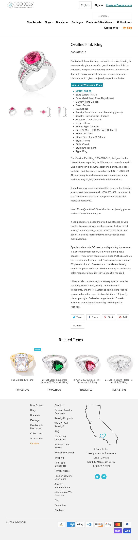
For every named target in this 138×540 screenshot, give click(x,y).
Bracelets (61, 22)
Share (95, 317)
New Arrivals (34, 22)
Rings (48, 22)
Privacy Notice (62, 470)
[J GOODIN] (20, 5)
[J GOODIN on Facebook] (104, 476)
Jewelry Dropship (64, 418)
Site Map (59, 510)
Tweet (79, 317)
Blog (57, 500)
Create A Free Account (119, 5)
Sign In (99, 5)
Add (125, 317)
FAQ (57, 431)
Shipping (59, 457)
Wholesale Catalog (65, 452)
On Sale (127, 27)
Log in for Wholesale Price (87, 85)
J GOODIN (20, 522)
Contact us (60, 505)
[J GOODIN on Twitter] (97, 476)
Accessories (111, 27)
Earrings (77, 22)
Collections (124, 22)
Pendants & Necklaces (99, 22)
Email (79, 325)
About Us (59, 405)
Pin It (110, 317)
